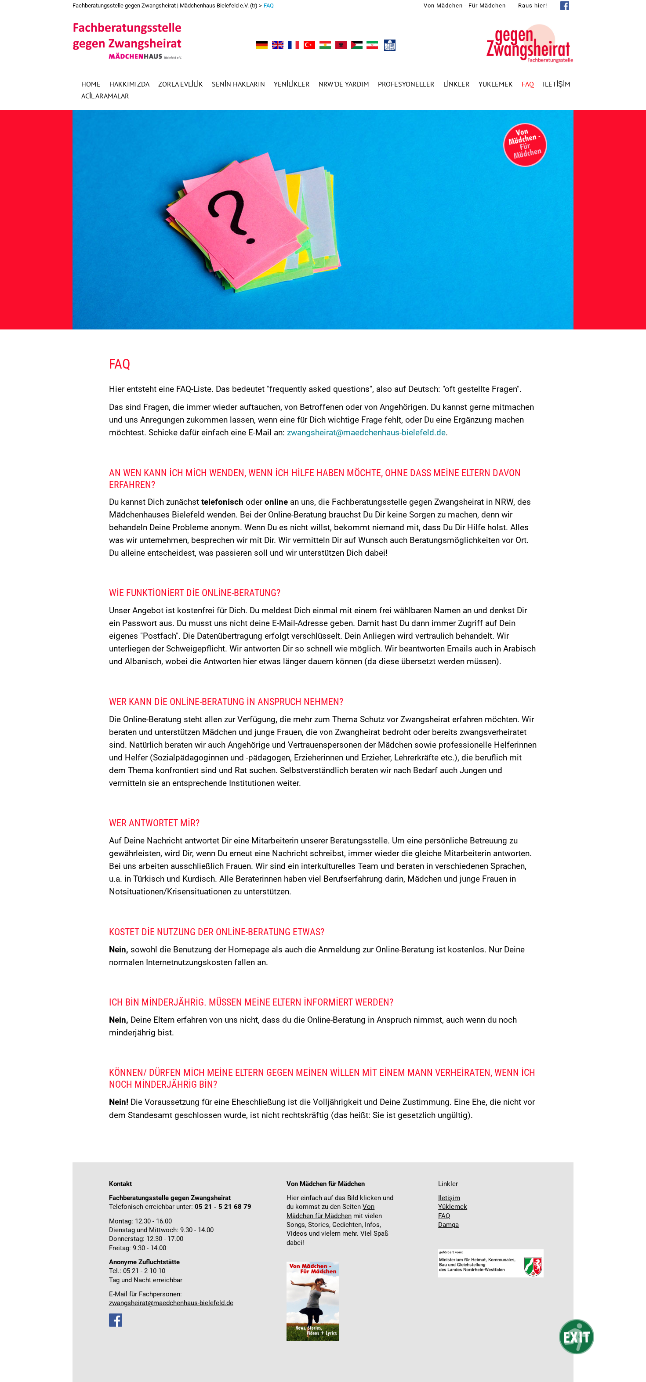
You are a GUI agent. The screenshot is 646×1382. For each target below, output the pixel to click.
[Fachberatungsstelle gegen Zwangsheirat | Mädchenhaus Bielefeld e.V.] (262, 46)
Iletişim (556, 84)
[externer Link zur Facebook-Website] (115, 1324)
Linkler (456, 84)
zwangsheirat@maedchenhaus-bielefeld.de (366, 432)
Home (91, 84)
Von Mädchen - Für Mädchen (465, 5)
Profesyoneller (406, 84)
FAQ (444, 1216)
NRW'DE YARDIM (344, 84)
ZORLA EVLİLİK (180, 84)
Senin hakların (238, 84)
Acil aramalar (105, 95)
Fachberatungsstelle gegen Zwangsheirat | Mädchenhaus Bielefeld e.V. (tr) (165, 5)
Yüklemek (496, 84)
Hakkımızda (129, 84)
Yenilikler (292, 84)
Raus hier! (532, 5)
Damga (448, 1225)
